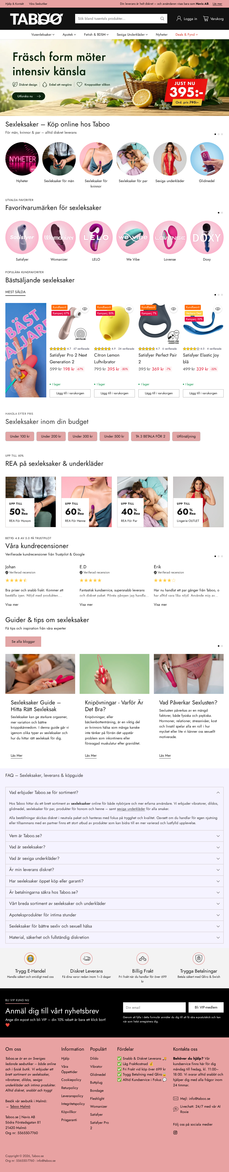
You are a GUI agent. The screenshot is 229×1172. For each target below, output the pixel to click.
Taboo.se (38, 1156)
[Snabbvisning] (85, 309)
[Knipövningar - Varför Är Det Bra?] (114, 674)
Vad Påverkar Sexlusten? (188, 702)
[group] (69, 349)
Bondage (97, 1090)
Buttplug (96, 1082)
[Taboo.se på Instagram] (175, 1133)
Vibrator (96, 1066)
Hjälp (65, 1058)
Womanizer (98, 1106)
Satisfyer (96, 1114)
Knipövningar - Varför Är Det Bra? (114, 705)
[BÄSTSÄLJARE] (15, 387)
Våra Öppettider (69, 1069)
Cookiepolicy (71, 1079)
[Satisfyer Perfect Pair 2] (158, 323)
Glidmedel (98, 1074)
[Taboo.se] (36, 18)
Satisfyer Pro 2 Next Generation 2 (68, 358)
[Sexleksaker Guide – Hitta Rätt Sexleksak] (40, 674)
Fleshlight (97, 1098)
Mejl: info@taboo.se (195, 1098)
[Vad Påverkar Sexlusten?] (189, 674)
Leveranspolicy (72, 1095)
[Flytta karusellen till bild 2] (218, 134)
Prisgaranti (69, 1119)
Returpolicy (69, 1087)
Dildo (94, 1058)
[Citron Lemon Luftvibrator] (114, 323)
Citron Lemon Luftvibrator (106, 358)
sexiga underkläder (131, 808)
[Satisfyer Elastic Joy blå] (203, 323)
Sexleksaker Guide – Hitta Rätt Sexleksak (36, 705)
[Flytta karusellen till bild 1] (215, 134)
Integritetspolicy (73, 1103)
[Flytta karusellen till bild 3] (222, 134)
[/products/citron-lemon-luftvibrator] (114, 77)
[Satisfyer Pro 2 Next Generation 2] (70, 323)
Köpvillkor (68, 1111)
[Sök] (162, 18)
